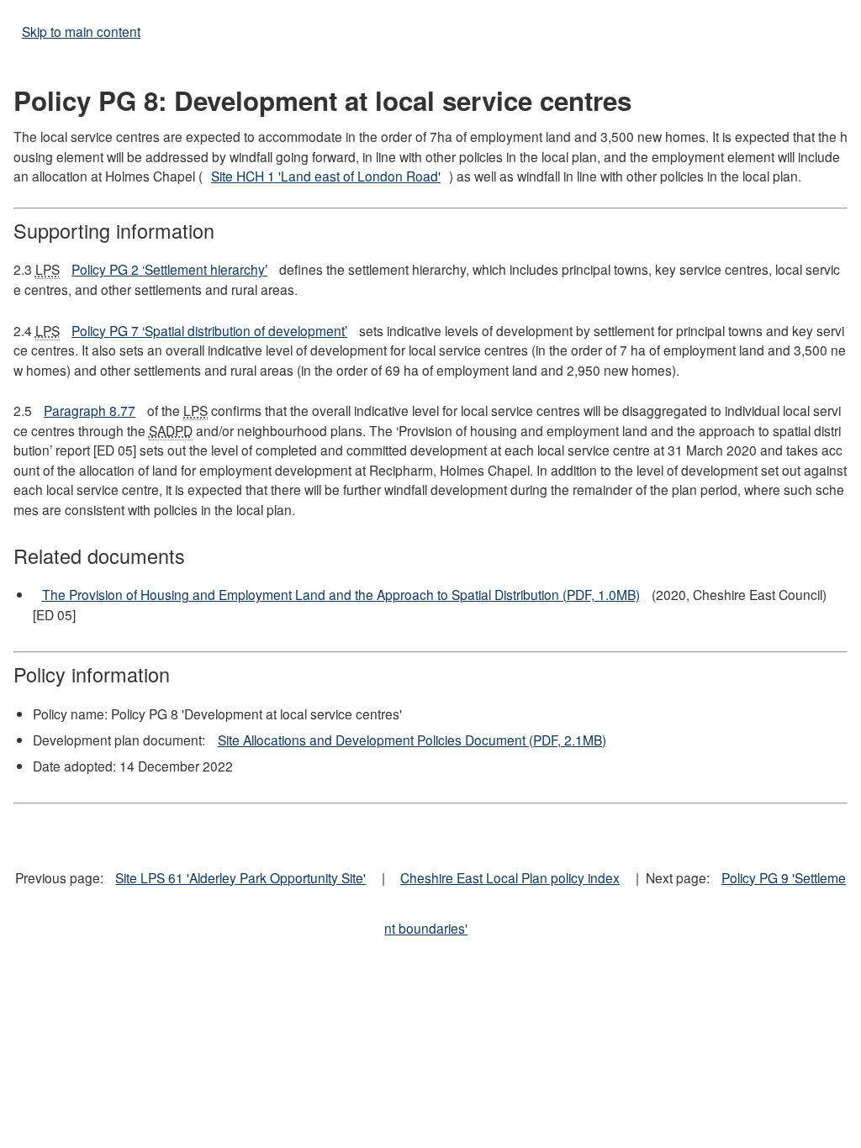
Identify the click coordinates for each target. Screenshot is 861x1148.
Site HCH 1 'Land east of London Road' (326, 175)
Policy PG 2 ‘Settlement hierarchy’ (169, 269)
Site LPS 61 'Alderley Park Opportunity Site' (240, 877)
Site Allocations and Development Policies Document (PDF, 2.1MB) (412, 739)
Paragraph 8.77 (89, 410)
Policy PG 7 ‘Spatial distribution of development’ (209, 330)
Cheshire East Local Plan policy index (510, 877)
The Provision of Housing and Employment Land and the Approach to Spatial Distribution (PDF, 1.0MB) (341, 594)
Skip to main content (81, 31)
